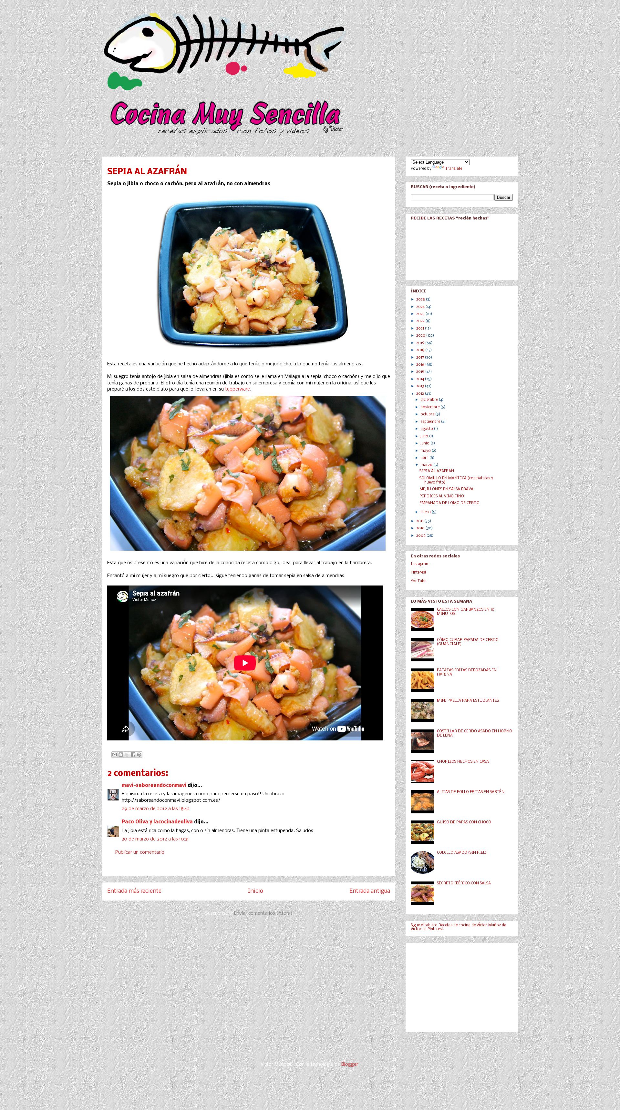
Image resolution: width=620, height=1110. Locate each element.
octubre (427, 414)
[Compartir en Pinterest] (139, 754)
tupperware (237, 389)
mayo (426, 451)
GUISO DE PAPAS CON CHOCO (464, 822)
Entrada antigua (369, 891)
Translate (453, 169)
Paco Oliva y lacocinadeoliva (157, 822)
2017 (420, 358)
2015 (420, 372)
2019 (420, 343)
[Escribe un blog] (121, 754)
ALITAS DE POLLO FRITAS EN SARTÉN (470, 792)
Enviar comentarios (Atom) (263, 913)
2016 (420, 365)
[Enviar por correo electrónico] (114, 754)
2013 (420, 386)
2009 (421, 536)
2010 (421, 528)
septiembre (430, 422)
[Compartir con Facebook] (133, 754)
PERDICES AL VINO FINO (441, 496)
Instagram (420, 564)
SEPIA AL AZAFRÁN (436, 471)
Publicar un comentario (139, 852)
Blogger (349, 1064)
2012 (420, 394)
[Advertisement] (459, 985)
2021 (420, 329)
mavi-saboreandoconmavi (154, 785)
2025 (421, 299)
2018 (420, 350)
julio (424, 436)
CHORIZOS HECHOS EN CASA (463, 762)
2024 (421, 307)
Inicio (255, 891)
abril (424, 458)
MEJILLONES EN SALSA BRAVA (446, 489)
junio (425, 443)
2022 (421, 321)
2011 (420, 521)
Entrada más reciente (134, 891)
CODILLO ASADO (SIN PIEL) (461, 853)
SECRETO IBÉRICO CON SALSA (464, 883)
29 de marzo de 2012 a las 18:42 (156, 808)
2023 (421, 314)
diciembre (429, 400)
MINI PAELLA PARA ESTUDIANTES (468, 701)
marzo (426, 465)
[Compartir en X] (127, 754)
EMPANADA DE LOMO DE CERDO (449, 503)
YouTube (418, 581)
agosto (427, 429)
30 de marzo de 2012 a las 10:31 (155, 839)
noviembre (430, 407)
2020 (421, 336)
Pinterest (418, 573)
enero (426, 512)
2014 (420, 379)
